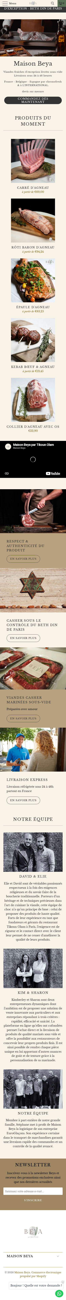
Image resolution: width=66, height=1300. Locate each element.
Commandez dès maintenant (33, 63)
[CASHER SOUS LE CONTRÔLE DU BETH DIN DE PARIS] (33, 590)
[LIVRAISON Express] (33, 750)
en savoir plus (23, 558)
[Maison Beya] (33, 3)
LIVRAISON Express (27, 780)
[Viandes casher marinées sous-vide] (33, 668)
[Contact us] (59, 1293)
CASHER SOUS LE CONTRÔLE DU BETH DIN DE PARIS (32, 625)
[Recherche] (54, 3)
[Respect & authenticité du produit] (33, 511)
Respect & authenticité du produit (26, 546)
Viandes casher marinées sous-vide (29, 700)
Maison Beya (22, 1272)
